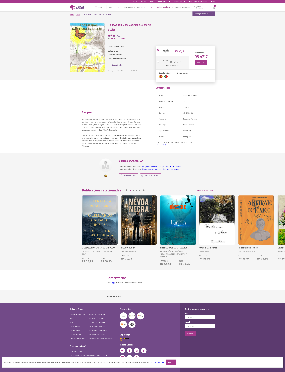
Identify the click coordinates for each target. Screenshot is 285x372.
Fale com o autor (151, 176)
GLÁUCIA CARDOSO (128, 251)
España (151, 1)
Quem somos (75, 326)
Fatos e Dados (75, 330)
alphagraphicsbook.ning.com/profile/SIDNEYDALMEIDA (161, 166)
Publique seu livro (179, 1)
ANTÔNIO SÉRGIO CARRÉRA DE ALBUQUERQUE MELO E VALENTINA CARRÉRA (173, 254)
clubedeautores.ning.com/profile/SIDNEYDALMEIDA (160, 169)
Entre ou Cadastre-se (200, 7)
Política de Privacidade (157, 362)
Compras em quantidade (181, 7)
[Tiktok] (144, 350)
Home (72, 15)
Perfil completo (130, 176)
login (113, 283)
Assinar (190, 333)
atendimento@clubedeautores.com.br (168, 145)
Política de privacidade (97, 314)
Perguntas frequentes (77, 351)
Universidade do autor (97, 326)
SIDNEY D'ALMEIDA (118, 38)
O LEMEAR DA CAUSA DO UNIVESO (98, 247)
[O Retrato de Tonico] (256, 220)
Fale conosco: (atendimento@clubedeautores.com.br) (89, 355)
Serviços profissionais (97, 322)
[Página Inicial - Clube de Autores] (77, 7)
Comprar (200, 62)
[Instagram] (136, 350)
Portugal (143, 1)
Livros (78, 15)
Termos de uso (75, 334)
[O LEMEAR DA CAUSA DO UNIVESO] (99, 220)
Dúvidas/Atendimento (77, 314)
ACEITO (171, 362)
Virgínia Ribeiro (204, 251)
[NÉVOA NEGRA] (139, 220)
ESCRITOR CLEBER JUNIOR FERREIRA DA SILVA (97, 252)
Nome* (187, 313)
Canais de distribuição (97, 334)
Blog (71, 322)
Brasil (135, 1)
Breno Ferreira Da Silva (246, 251)
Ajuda (213, 1)
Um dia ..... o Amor (208, 247)
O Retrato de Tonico (248, 247)
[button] (126, 190)
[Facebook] (129, 350)
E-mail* (188, 322)
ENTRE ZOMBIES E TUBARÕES (174, 247)
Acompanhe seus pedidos (198, 1)
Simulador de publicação (101, 338)
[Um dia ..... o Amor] (217, 220)
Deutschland (162, 1)
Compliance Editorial (96, 318)
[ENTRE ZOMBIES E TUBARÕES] (178, 220)
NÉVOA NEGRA (128, 247)
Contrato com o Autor (78, 338)
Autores (72, 318)
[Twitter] (122, 350)
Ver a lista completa (205, 190)
